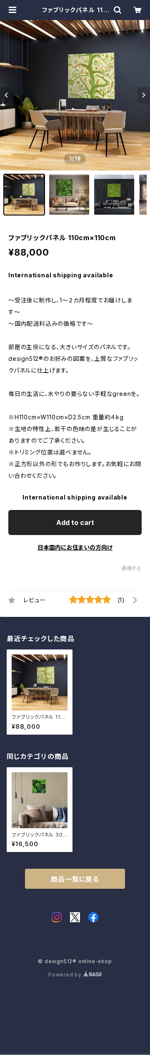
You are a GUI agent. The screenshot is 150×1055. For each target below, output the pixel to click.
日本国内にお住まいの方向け (75, 547)
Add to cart (75, 522)
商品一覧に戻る (75, 879)
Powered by (65, 974)
